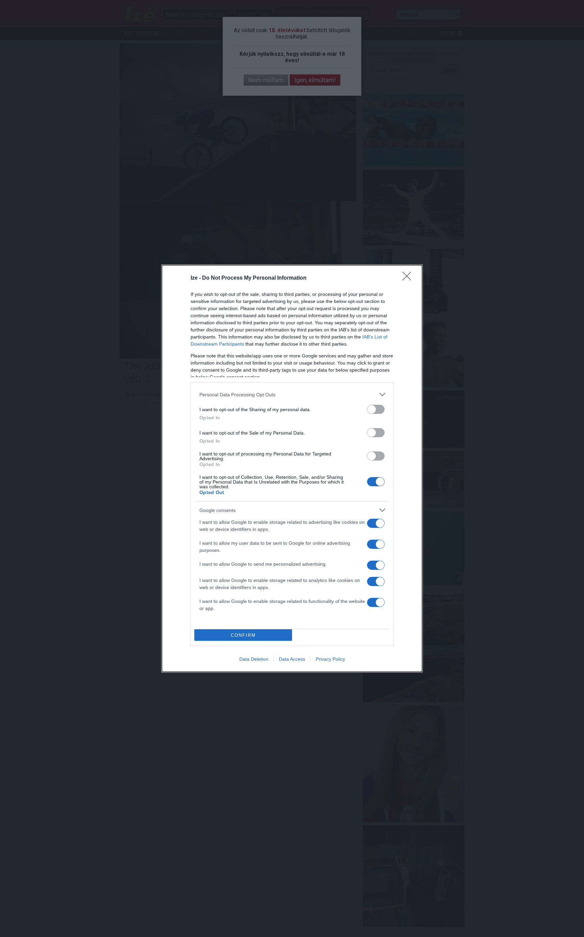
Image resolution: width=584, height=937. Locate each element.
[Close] (409, 278)
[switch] (376, 409)
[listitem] (292, 394)
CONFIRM (243, 635)
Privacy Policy (330, 659)
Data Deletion (253, 659)
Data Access (292, 659)
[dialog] (292, 468)
